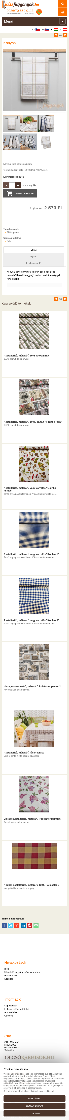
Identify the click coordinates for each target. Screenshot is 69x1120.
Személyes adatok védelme (16, 1091)
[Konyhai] (34, 111)
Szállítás (8, 978)
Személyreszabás (34, 1106)
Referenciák (10, 975)
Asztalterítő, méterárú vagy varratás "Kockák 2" (31, 554)
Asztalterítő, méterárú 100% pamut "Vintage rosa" (33, 421)
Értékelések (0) (33, 263)
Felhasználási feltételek (16, 1009)
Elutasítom (34, 1113)
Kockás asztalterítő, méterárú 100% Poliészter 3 (31, 885)
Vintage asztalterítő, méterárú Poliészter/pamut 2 (32, 686)
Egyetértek (34, 1099)
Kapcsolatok (10, 1005)
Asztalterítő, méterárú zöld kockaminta (26, 355)
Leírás (34, 250)
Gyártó (33, 256)
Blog (6, 968)
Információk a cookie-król (42, 1091)
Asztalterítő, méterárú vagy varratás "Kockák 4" (31, 620)
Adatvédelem (11, 1012)
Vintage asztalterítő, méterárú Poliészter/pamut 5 (32, 818)
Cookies (8, 1015)
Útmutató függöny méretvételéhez (22, 972)
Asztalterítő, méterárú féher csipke (24, 752)
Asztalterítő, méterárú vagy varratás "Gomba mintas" (30, 489)
